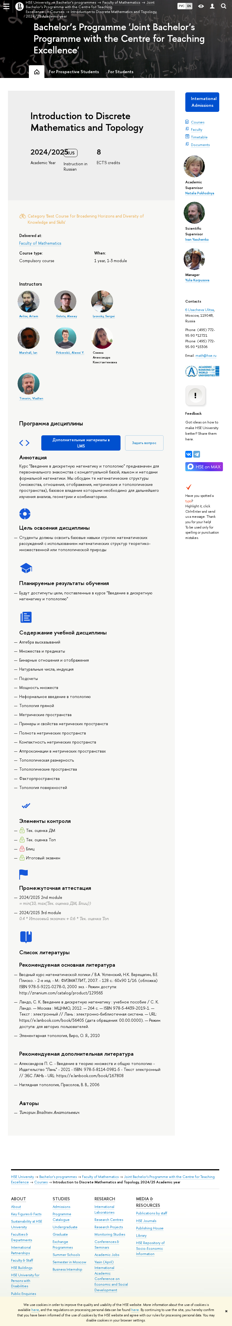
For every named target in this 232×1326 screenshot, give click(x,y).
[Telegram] (196, 454)
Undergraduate (65, 1227)
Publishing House (150, 1228)
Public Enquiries (23, 1293)
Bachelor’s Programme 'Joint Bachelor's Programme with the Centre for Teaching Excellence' (119, 38)
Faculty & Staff (22, 1260)
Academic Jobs (106, 1254)
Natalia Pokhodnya (199, 193)
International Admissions (204, 101)
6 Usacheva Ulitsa (199, 309)
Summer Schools (66, 1254)
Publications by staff (151, 1213)
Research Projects (108, 1227)
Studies (61, 1199)
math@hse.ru (206, 355)
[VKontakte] (188, 454)
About (18, 1199)
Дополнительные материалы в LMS (81, 443)
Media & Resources (148, 1202)
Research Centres (108, 1219)
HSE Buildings (21, 1267)
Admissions (61, 1206)
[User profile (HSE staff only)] (212, 6)
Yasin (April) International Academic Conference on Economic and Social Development (111, 1276)
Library (141, 1235)
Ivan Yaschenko (197, 239)
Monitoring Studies (109, 1234)
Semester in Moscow (69, 1262)
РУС (181, 6)
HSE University (22, 1176)
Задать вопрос (144, 442)
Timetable (199, 137)
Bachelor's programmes (58, 1176)
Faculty (196, 129)
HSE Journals (146, 1220)
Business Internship (67, 1269)
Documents (200, 144)
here (35, 1310)
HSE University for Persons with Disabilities (25, 1281)
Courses (197, 122)
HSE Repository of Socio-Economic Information (150, 1248)
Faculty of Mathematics (40, 243)
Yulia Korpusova (197, 280)
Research (104, 1199)
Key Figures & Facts (26, 1214)
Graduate (60, 1234)
